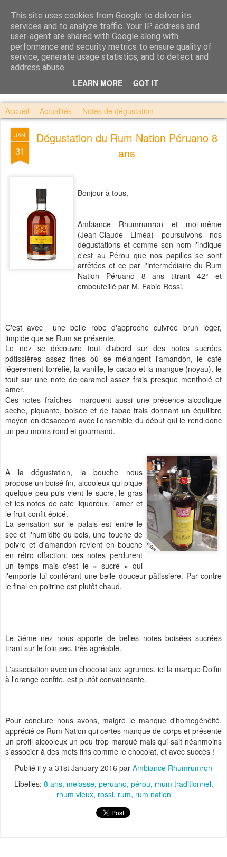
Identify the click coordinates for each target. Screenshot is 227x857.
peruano (113, 783)
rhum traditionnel (183, 783)
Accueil (17, 111)
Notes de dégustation (118, 111)
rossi (106, 794)
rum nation (153, 794)
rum (124, 794)
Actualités (56, 111)
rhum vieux (74, 794)
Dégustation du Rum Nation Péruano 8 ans (126, 145)
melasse (80, 783)
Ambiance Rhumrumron (172, 767)
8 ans (53, 783)
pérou (140, 783)
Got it (145, 83)
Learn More (97, 83)
